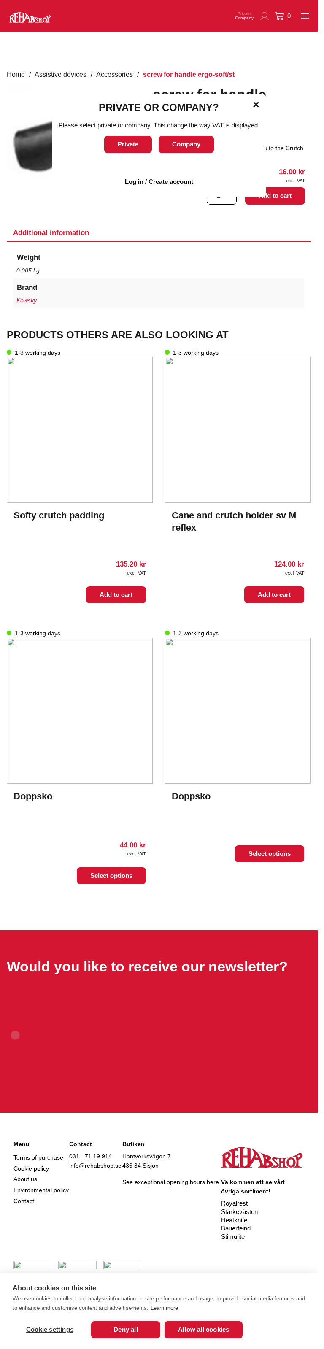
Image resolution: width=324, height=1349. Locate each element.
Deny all (125, 1329)
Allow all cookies (203, 1329)
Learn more (164, 1308)
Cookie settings (49, 1329)
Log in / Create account (159, 181)
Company (186, 144)
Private (128, 144)
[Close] (256, 104)
